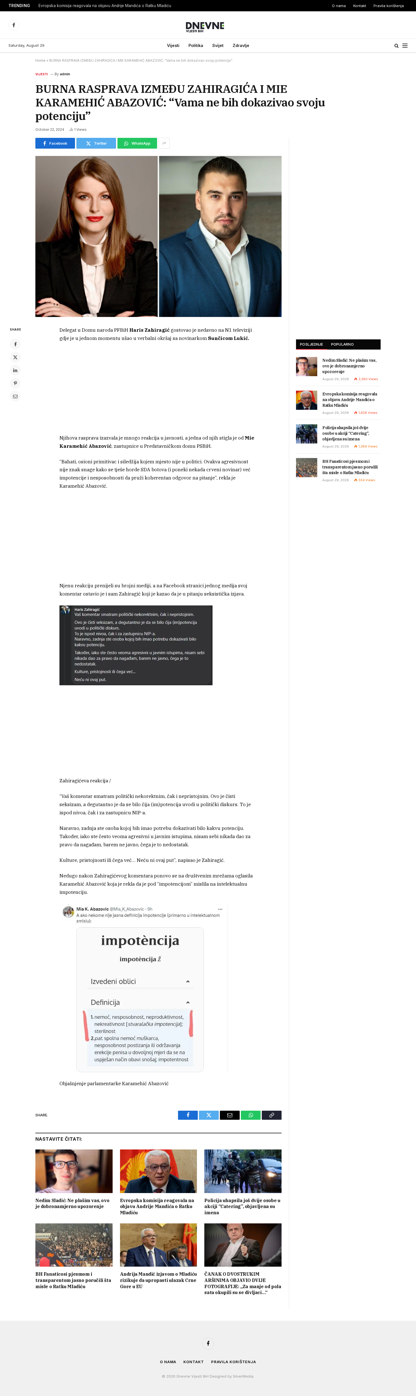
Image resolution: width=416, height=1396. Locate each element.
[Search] (396, 45)
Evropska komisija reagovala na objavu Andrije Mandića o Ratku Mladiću (104, 5)
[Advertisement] (158, 389)
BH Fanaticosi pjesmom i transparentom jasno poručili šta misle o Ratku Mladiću (73, 1280)
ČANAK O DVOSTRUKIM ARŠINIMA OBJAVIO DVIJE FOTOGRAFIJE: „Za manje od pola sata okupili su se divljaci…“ (242, 1283)
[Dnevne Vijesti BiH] (208, 24)
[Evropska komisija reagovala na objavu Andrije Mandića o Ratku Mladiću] (158, 1171)
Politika (195, 45)
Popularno (342, 344)
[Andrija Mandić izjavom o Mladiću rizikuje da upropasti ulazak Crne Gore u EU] (158, 1245)
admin (65, 74)
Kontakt (359, 5)
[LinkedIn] (15, 370)
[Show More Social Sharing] (164, 143)
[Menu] (405, 45)
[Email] (15, 396)
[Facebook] (15, 344)
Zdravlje (241, 45)
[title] (136, 645)
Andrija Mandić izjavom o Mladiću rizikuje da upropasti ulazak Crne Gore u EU (158, 1280)
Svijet (218, 45)
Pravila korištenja (389, 5)
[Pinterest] (15, 383)
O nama (339, 5)
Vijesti (173, 45)
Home (40, 60)
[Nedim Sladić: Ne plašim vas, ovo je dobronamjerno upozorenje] (74, 1171)
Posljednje (311, 344)
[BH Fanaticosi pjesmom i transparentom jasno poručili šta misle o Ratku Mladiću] (74, 1245)
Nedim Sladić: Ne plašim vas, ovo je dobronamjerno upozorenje (72, 1203)
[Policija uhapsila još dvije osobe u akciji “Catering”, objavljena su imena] (243, 1171)
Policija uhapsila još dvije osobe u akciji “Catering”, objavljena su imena (242, 1207)
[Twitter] (15, 357)
